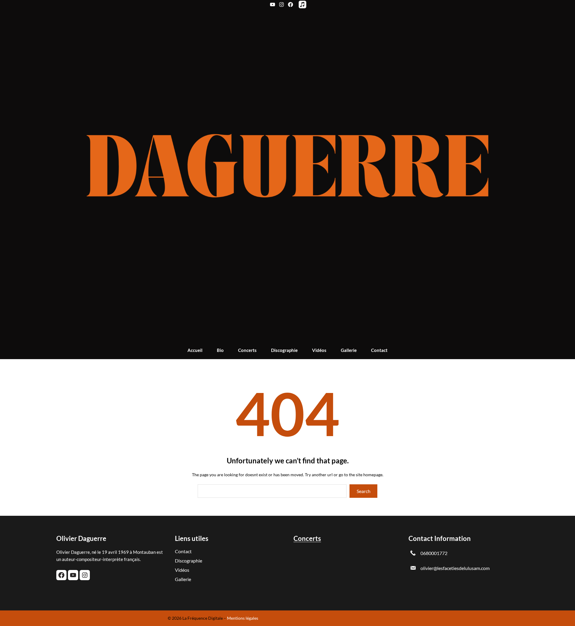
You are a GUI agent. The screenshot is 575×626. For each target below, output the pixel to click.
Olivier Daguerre (81, 538)
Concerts (307, 538)
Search (363, 491)
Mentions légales (242, 618)
